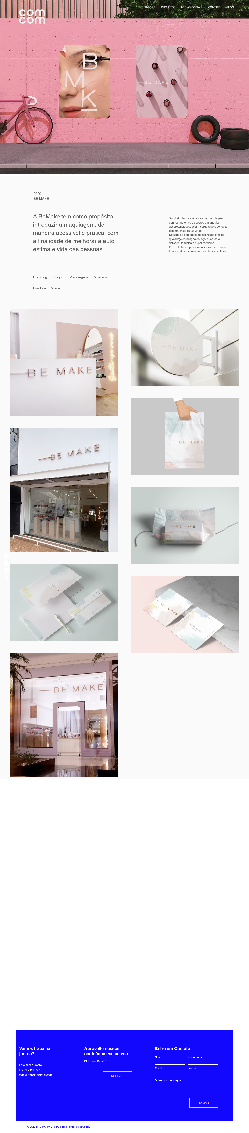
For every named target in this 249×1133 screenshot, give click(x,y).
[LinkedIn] (6, 570)
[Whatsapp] (6, 562)
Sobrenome (195, 1057)
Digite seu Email (94, 1061)
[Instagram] (6, 555)
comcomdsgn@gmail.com (36, 1074)
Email (158, 1068)
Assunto (193, 1068)
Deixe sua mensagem (168, 1080)
